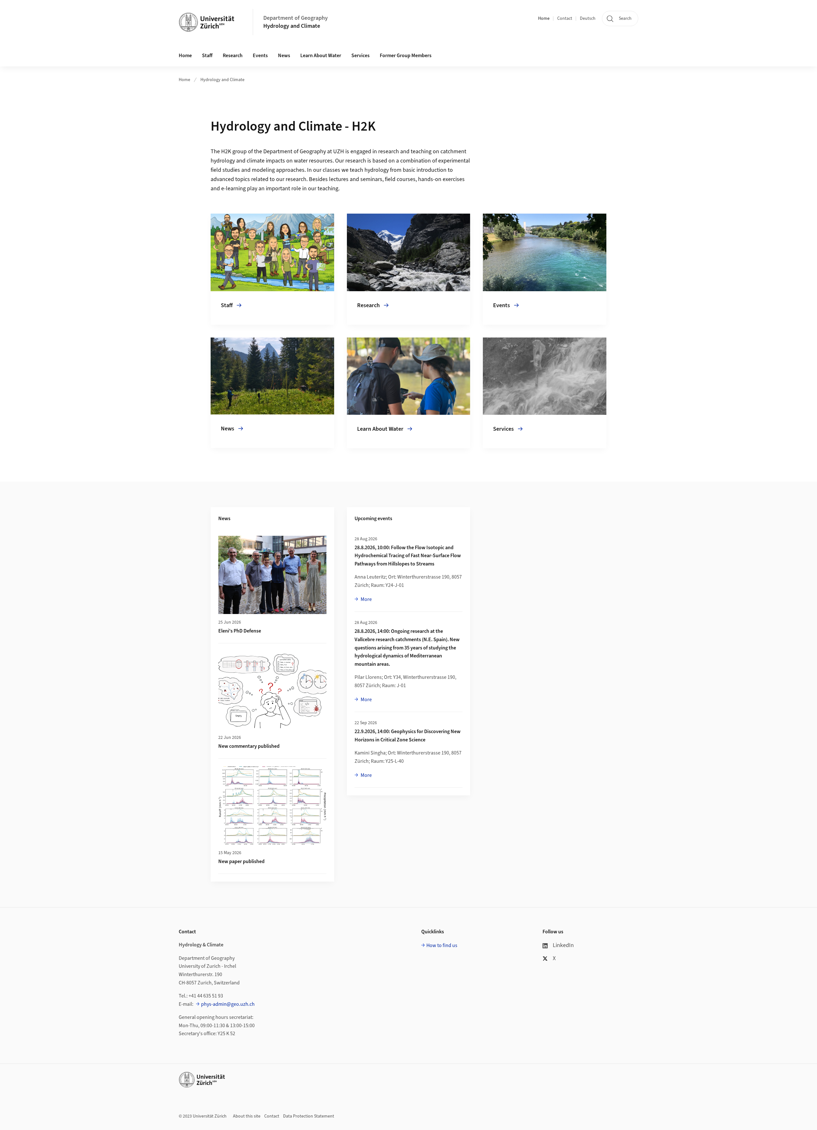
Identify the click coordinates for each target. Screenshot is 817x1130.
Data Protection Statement (308, 1116)
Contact (564, 18)
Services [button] (360, 55)
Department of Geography (295, 18)
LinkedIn (563, 945)
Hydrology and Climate (291, 26)
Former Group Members (405, 55)
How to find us (441, 945)
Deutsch (588, 18)
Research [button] (233, 55)
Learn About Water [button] (320, 55)
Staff (207, 55)
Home (544, 18)
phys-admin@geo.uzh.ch (228, 1004)
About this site (246, 1116)
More (366, 599)
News (284, 55)
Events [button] (260, 55)
